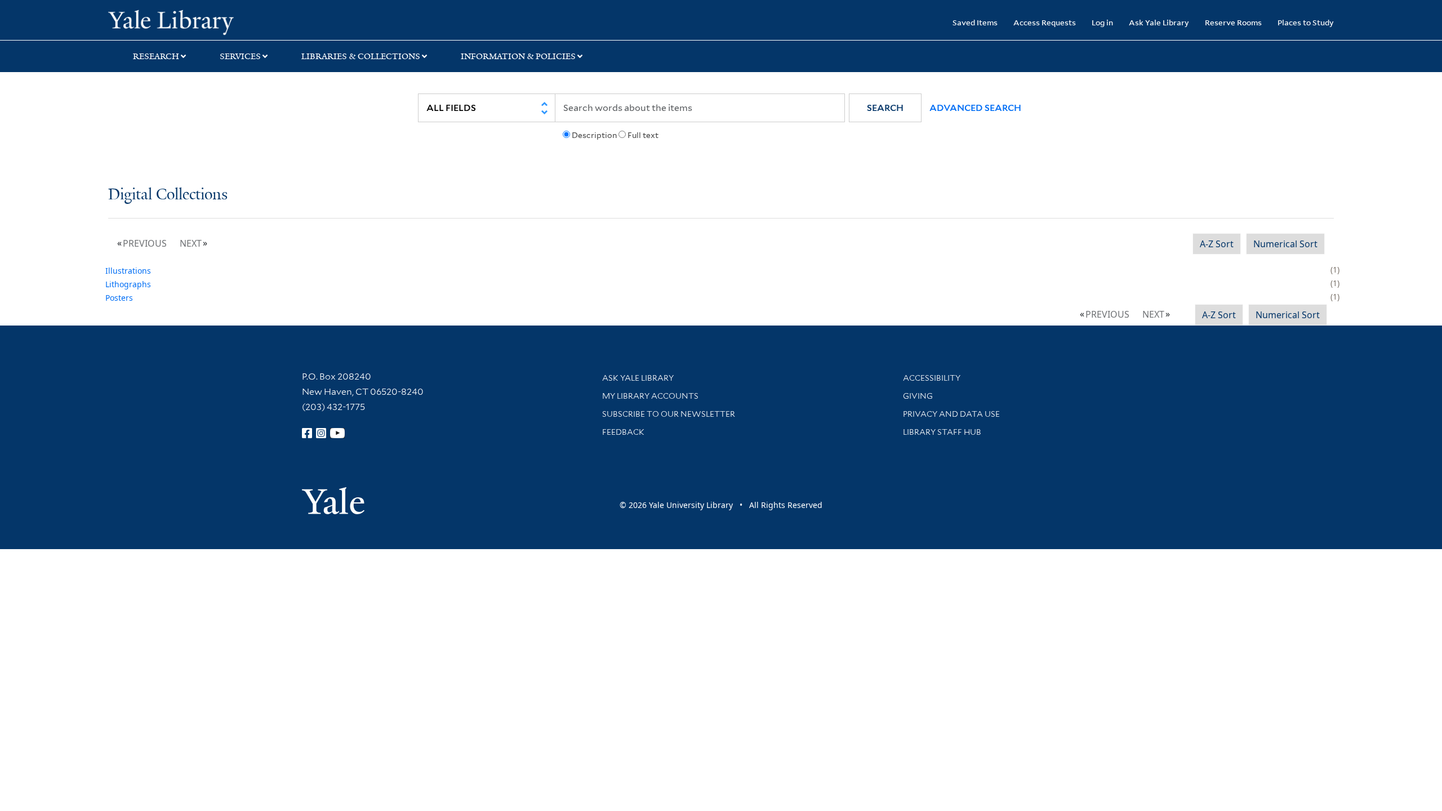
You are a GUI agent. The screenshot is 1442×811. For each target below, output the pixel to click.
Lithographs (128, 284)
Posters (119, 297)
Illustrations (128, 270)
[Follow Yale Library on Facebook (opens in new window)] (307, 433)
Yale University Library (200, 21)
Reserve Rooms (1233, 22)
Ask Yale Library (1159, 22)
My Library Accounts (650, 395)
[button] (885, 107)
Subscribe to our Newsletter (668, 413)
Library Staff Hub (942, 431)
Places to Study (1306, 22)
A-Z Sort (1217, 244)
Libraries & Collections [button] (360, 56)
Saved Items (975, 22)
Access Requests (1044, 22)
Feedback (623, 431)
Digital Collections (168, 195)
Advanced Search (975, 108)
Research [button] (156, 56)
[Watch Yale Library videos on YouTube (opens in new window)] (337, 433)
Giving (918, 395)
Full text (642, 135)
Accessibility (931, 377)
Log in (1102, 22)
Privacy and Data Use (951, 413)
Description (594, 135)
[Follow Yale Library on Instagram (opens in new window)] (321, 433)
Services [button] (240, 56)
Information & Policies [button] (518, 56)
